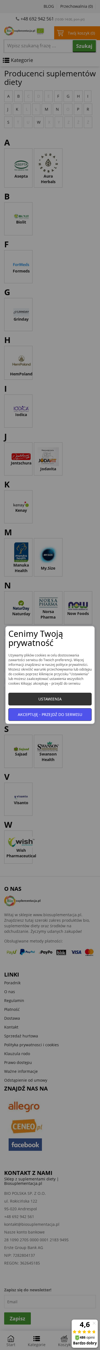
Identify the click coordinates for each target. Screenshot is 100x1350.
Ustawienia (50, 699)
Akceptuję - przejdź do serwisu (50, 714)
